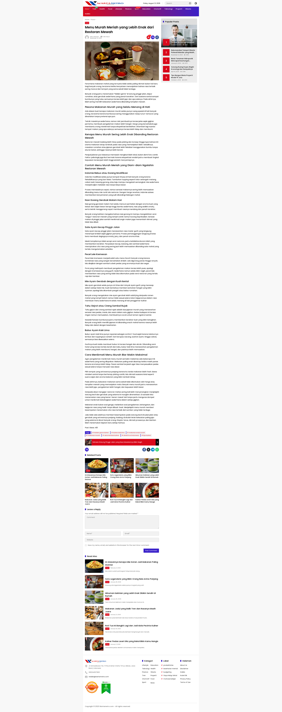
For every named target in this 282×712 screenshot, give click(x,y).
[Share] (157, 37)
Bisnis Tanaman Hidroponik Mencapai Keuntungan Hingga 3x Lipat (182, 60)
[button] (190, 3)
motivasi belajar (169, 679)
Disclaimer (184, 669)
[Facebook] (144, 449)
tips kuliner (147, 435)
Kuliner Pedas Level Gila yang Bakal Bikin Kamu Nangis (147, 501)
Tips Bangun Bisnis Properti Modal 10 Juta (182, 76)
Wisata (153, 672)
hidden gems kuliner (101, 433)
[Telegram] (153, 449)
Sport (144, 682)
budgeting (167, 672)
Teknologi (145, 669)
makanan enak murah (137, 433)
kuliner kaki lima (118, 433)
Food (87, 23)
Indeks (182, 672)
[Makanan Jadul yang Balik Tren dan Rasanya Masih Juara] (96, 490)
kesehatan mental (170, 669)
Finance (145, 672)
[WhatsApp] (157, 449)
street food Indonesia (131, 435)
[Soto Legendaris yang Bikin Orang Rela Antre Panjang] (122, 465)
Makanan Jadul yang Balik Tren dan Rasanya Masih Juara (95, 502)
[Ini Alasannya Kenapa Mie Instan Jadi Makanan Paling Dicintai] (96, 465)
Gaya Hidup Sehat (170, 675)
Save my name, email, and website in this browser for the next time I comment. (118, 545)
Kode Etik (183, 675)
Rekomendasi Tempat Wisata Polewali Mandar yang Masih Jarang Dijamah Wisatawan (183, 51)
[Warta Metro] (104, 3)
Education (154, 665)
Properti (154, 675)
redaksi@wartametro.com (99, 677)
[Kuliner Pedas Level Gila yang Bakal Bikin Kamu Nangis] (147, 490)
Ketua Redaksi (94, 36)
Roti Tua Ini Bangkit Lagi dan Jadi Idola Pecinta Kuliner (121, 501)
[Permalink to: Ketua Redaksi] (87, 37)
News (153, 683)
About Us (183, 665)
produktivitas (168, 665)
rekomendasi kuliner (111, 435)
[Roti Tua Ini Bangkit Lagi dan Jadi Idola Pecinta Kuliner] (122, 490)
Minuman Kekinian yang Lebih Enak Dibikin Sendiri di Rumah (147, 476)
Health (153, 669)
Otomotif (145, 679)
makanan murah (94, 435)
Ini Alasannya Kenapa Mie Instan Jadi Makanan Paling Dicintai (96, 477)
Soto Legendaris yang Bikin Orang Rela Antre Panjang (121, 476)
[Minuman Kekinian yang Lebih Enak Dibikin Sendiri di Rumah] (147, 465)
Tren (144, 675)
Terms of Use (185, 682)
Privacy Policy (185, 679)
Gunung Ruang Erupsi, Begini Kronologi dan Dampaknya (182, 68)
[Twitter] (148, 449)
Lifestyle (145, 665)
